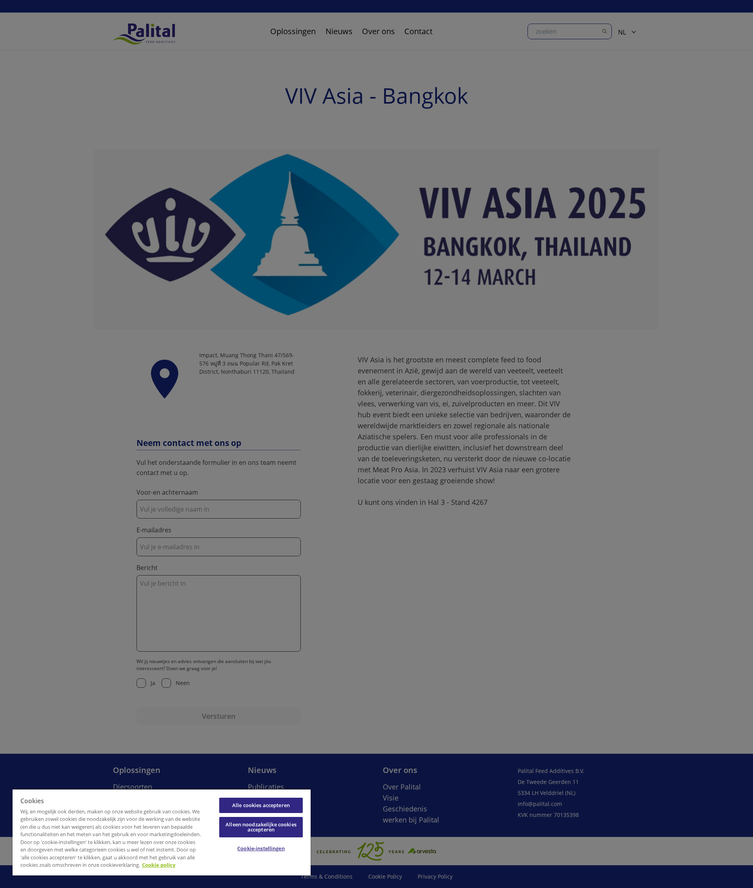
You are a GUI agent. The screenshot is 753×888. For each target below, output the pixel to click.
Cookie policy (158, 864)
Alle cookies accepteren (261, 805)
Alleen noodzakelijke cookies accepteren (261, 827)
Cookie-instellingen (260, 848)
